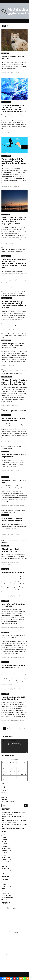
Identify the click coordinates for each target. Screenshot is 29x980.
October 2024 (5, 857)
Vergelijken (4, 792)
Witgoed (3, 441)
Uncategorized (5, 72)
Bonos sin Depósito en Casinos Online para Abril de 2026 (13, 605)
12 (24, 728)
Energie (3, 243)
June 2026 (4, 837)
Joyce (12, 505)
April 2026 (4, 841)
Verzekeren (4, 795)
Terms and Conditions (7, 801)
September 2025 (6, 850)
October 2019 (5, 868)
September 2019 (6, 870)
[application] (14, 746)
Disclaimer (4, 799)
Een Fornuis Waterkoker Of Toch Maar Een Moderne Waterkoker (13, 419)
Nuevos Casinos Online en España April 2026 (13, 481)
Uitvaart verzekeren (6, 287)
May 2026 (4, 839)
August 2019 (5, 873)
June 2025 (4, 855)
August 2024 (5, 861)
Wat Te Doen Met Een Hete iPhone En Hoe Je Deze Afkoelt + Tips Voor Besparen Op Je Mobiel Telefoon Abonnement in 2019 (14, 382)
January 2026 (5, 846)
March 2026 (4, 844)
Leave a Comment (6, 74)
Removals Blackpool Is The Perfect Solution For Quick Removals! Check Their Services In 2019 (12, 346)
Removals (3, 365)
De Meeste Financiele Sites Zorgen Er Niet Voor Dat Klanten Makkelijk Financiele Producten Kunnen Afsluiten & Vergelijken (14, 305)
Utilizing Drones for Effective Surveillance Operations (10, 550)
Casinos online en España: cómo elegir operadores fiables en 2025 (13, 666)
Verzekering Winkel (6, 186)
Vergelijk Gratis (5, 329)
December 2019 (6, 864)
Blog (2, 882)
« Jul (2, 784)
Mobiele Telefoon (5, 405)
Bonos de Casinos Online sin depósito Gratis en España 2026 (13, 637)
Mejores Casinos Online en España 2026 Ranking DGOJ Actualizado (14, 698)
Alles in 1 (4, 797)
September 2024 (6, 859)
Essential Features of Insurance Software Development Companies (12, 520)
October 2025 (5, 848)
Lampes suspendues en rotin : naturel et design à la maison (14, 456)
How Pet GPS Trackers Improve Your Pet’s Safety (12, 58)
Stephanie (12, 132)
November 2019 (6, 866)
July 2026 (4, 835)
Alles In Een (4, 132)
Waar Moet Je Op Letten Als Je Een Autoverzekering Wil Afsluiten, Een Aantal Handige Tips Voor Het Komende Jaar (13, 162)
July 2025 (4, 853)
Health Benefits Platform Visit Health (13, 572)
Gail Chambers (15, 72)
